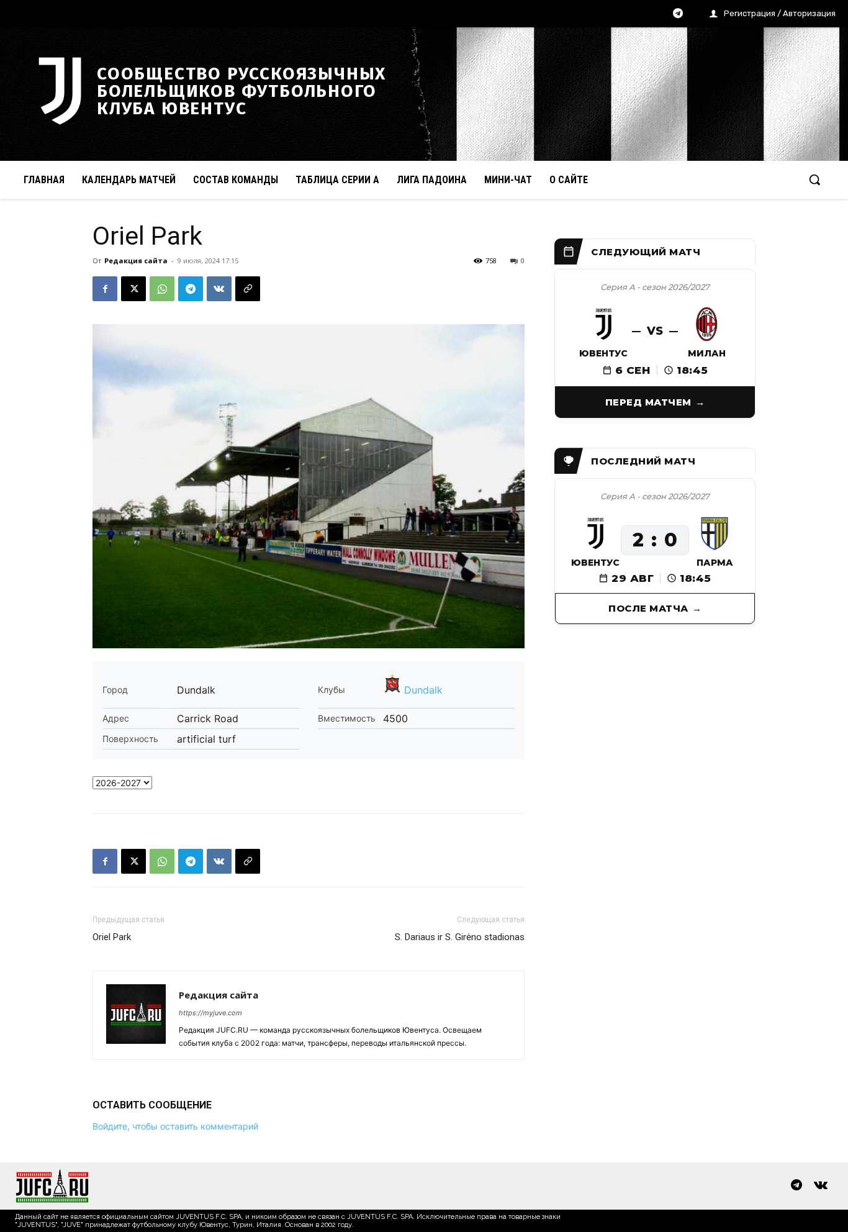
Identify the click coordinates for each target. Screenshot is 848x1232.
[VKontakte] (820, 1186)
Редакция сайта (136, 260)
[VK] (219, 288)
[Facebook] (104, 288)
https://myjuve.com (210, 1012)
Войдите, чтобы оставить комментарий (175, 1126)
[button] (814, 179)
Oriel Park (111, 937)
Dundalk (423, 690)
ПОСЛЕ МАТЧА (648, 608)
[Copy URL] (247, 288)
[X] (133, 288)
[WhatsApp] (162, 288)
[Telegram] (678, 14)
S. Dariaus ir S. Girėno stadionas (460, 937)
